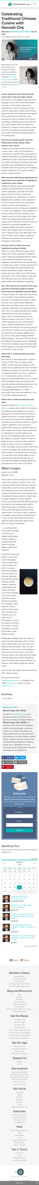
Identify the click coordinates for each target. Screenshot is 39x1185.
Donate (19, 1061)
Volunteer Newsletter (19, 1117)
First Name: (19, 812)
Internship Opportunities (19, 1074)
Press (19, 1155)
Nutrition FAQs (19, 1006)
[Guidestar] (16, 1172)
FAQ (19, 1137)
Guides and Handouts (19, 1004)
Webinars (19, 999)
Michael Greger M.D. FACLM (20, 32)
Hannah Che (6, 686)
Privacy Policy (19, 1142)
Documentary (19, 986)
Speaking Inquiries (19, 1158)
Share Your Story (19, 1082)
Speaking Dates (19, 1002)
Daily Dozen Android (19, 1049)
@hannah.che (12, 683)
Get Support (19, 1135)
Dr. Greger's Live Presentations (19, 984)
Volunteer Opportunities (19, 1072)
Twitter (22, 757)
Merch (19, 1064)
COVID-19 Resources (19, 1011)
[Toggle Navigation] (34, 3)
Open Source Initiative (19, 1079)
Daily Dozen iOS (19, 1046)
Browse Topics (19, 976)
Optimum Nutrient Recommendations (19, 1009)
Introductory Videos (19, 979)
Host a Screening (20, 1084)
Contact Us (19, 1153)
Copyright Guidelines (19, 1140)
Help (19, 1133)
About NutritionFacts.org (19, 1130)
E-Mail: (19, 821)
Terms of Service (19, 1145)
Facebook (10, 757)
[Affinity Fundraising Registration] (20, 1172)
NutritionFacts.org (21, 4)
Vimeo (19, 1104)
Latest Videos (19, 981)
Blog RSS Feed (19, 1122)
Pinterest (9, 767)
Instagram (22, 762)
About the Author (10, 707)
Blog (19, 994)
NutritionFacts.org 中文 (20, 1107)
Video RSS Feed (19, 1120)
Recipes (19, 997)
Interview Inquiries (19, 1160)
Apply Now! (26, 1180)
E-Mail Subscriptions (19, 1115)
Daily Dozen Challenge (20, 1053)
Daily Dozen (19, 1051)
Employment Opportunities (19, 1077)
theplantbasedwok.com (11, 680)
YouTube (9, 762)
